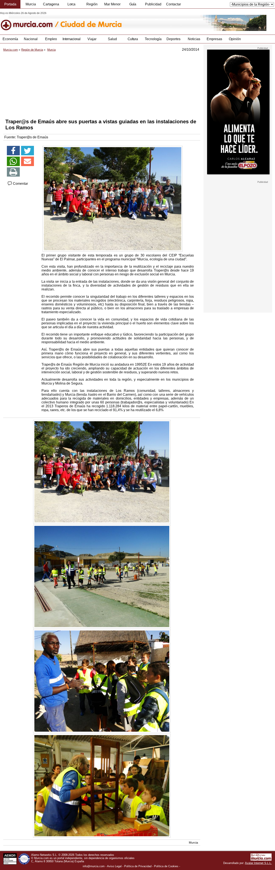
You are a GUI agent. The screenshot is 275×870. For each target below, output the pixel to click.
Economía (10, 39)
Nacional (31, 39)
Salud (112, 39)
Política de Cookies (166, 866)
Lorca (71, 4)
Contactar (173, 4)
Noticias (194, 39)
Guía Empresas (132, 5)
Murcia (31, 4)
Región (92, 4)
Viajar (91, 39)
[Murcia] (29, 21)
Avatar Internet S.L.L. (258, 863)
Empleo (51, 39)
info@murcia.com (94, 866)
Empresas (214, 39)
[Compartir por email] (27, 161)
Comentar (20, 183)
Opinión (235, 39)
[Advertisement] (101, 85)
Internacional (71, 39)
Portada (10, 4)
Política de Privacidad (137, 866)
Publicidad (153, 4)
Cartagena (51, 4)
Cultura (133, 39)
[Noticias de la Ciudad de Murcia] (105, 21)
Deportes (173, 39)
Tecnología (153, 39)
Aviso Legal (114, 866)
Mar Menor (112, 4)
